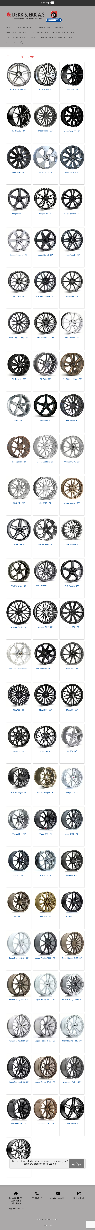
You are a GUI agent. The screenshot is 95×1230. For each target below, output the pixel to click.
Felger (59, 27)
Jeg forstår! (76, 1163)
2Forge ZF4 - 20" (19, 834)
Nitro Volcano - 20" (71, 338)
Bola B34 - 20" (45, 917)
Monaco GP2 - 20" (45, 627)
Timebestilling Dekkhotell (56, 37)
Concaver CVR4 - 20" (45, 1123)
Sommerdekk (43, 27)
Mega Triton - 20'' (45, 172)
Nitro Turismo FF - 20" (45, 338)
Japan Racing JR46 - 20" (19, 1082)
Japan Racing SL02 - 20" (45, 958)
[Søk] (21, 42)
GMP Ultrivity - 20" (18, 586)
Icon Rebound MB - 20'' (45, 669)
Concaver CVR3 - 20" (19, 1123)
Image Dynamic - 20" (72, 214)
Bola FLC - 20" (19, 875)
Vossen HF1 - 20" (72, 1123)
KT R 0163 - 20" (45, 89)
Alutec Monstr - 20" (72, 503)
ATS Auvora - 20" (72, 586)
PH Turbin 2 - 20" (19, 379)
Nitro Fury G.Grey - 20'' (18, 338)
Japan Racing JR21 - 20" (45, 999)
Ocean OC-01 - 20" (72, 462)
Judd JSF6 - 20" (71, 834)
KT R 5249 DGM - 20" (19, 89)
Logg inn (47, 1225)
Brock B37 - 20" (72, 669)
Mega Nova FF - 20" (72, 131)
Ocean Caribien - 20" (45, 462)
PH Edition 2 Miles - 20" (72, 379)
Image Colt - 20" (45, 214)
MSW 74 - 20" (45, 751)
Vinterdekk (25, 27)
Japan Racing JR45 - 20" (72, 1041)
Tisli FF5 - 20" (45, 420)
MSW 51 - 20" (18, 751)
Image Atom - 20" (19, 214)
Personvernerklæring (47, 1220)
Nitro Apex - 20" (72, 296)
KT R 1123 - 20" (72, 89)
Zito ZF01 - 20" (45, 503)
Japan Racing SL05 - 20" (72, 958)
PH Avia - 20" (45, 379)
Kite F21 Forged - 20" (45, 792)
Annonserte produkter (20, 37)
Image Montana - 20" (18, 255)
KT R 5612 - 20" (18, 131)
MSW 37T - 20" (45, 710)
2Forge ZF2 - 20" (72, 793)
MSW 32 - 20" (18, 710)
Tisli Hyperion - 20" (18, 462)
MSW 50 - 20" (72, 710)
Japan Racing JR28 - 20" (19, 1041)
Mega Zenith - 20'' (72, 172)
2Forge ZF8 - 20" (45, 834)
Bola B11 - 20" (72, 917)
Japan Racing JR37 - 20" (45, 1041)
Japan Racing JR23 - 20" (72, 999)
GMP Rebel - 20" (45, 544)
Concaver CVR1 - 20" (72, 1082)
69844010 (37, 1198)
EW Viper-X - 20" (19, 296)
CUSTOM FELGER (39, 32)
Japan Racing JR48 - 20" (45, 1082)
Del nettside (79, 1198)
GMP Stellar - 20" (72, 544)
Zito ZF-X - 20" (19, 503)
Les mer (53, 1163)
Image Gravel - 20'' (45, 255)
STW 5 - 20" (19, 420)
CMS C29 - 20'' (19, 544)
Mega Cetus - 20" (45, 131)
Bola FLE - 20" (45, 875)
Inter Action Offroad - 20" (19, 668)
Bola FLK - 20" (72, 875)
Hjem (9, 27)
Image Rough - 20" (72, 255)
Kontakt (11, 42)
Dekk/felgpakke (16, 32)
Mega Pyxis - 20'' (19, 172)
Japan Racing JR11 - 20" (19, 999)
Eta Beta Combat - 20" (45, 296)
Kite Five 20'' (72, 751)
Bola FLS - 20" (19, 917)
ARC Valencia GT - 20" (45, 586)
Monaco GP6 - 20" (71, 627)
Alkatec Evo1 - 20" (18, 627)
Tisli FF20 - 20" (72, 420)
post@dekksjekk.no (58, 1198)
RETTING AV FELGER (63, 32)
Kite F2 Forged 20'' (18, 792)
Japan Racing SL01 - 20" (19, 958)
